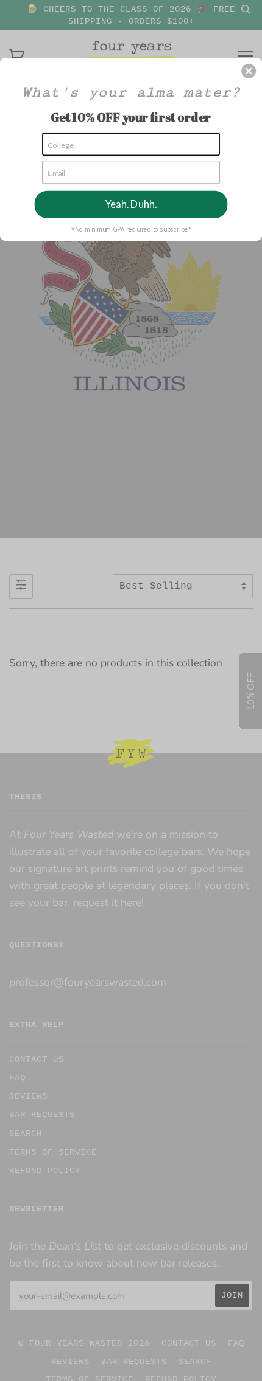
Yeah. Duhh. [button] (131, 204)
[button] (248, 70)
